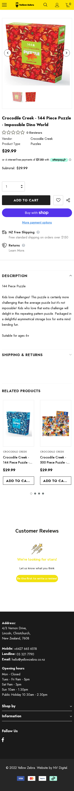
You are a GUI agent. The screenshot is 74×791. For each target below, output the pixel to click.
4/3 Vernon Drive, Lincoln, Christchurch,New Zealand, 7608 (16, 633)
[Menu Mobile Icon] (4, 5)
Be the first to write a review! (37, 578)
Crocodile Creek (42, 138)
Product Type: (11, 144)
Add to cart (18, 480)
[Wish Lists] (58, 200)
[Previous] (7, 52)
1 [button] (31, 494)
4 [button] (43, 494)
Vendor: (7, 138)
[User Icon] (57, 5)
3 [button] (39, 494)
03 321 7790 (25, 654)
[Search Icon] (45, 5)
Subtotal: (8, 168)
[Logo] (24, 5)
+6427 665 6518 (25, 648)
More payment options (37, 222)
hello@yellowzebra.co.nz (28, 659)
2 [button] (35, 494)
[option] (37, 52)
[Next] (66, 52)
